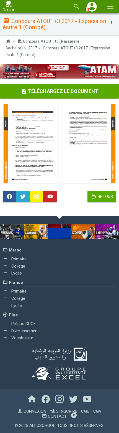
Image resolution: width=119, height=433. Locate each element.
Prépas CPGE (23, 323)
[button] (91, 6)
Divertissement (24, 330)
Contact (57, 416)
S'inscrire (66, 411)
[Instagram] (36, 196)
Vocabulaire (21, 337)
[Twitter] (23, 196)
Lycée (16, 273)
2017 (32, 48)
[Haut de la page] (74, 416)
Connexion (34, 411)
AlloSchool (42, 425)
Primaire (18, 258)
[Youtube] (50, 196)
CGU (85, 411)
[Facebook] (9, 196)
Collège (17, 266)
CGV (97, 411)
